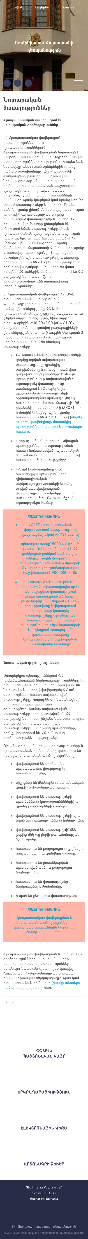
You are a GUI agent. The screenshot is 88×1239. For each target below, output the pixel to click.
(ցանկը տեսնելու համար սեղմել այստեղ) (41, 985)
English (17, 7)
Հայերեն (42, 7)
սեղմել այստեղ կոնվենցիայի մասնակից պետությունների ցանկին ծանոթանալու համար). (49, 424)
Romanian (68, 7)
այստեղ (54, 931)
